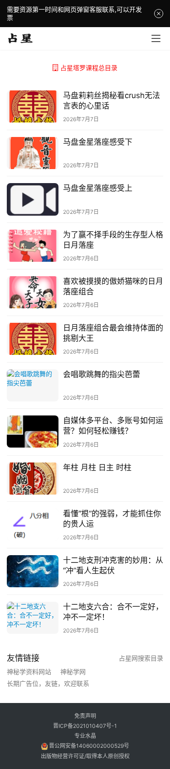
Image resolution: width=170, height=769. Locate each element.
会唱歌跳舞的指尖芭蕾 (101, 374)
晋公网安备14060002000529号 (88, 745)
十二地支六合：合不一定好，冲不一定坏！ (113, 612)
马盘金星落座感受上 (97, 188)
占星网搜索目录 (141, 658)
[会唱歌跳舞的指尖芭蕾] (32, 385)
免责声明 (85, 715)
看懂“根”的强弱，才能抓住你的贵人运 (112, 518)
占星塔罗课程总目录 (88, 67)
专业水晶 (85, 735)
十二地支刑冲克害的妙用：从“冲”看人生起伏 (113, 565)
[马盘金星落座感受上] (32, 199)
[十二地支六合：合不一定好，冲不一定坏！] (32, 618)
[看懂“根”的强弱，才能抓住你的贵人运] (32, 525)
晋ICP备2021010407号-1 (85, 725)
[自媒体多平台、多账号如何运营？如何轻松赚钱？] (32, 431)
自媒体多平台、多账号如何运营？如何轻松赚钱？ (113, 425)
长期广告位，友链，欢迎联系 (48, 683)
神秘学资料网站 (29, 672)
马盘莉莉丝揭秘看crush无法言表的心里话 (111, 100)
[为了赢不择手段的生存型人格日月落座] (32, 246)
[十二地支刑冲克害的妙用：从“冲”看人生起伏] (32, 571)
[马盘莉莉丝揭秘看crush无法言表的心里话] (32, 106)
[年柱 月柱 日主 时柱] (32, 478)
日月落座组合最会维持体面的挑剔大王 (113, 333)
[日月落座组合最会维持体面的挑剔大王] (32, 339)
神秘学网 (73, 672)
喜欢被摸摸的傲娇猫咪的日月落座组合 (113, 286)
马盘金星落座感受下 (97, 141)
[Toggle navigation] (155, 38)
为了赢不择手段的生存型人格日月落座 (113, 240)
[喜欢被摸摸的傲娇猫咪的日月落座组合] (32, 292)
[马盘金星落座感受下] (32, 153)
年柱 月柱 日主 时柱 (97, 467)
